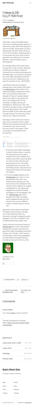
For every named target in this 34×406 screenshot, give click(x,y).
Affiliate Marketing (8, 22)
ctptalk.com (24, 279)
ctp (18, 279)
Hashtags (6, 353)
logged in (13, 313)
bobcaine (11, 20)
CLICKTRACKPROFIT (9, 279)
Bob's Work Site (8, 3)
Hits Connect (16, 22)
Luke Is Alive (7, 348)
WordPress (28, 402)
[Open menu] (30, 3)
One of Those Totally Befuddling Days (10, 291)
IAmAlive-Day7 (8, 359)
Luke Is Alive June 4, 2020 (12, 343)
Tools (22, 22)
